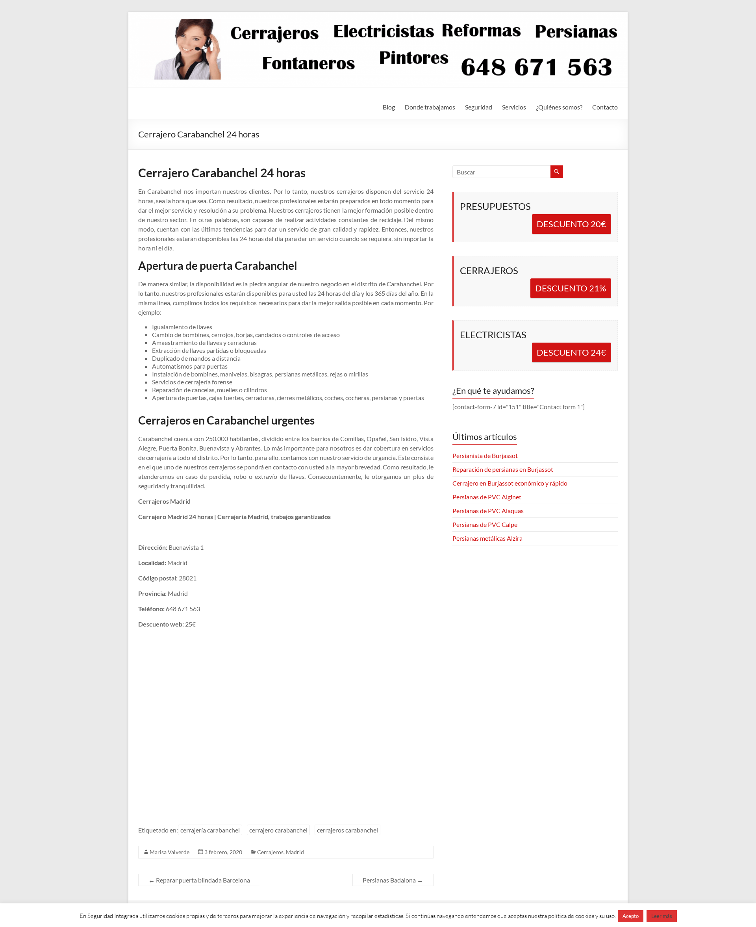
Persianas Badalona (393, 880)
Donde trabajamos (430, 107)
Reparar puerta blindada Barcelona (199, 880)
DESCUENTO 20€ (571, 224)
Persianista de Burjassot (485, 455)
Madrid (295, 852)
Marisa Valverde (169, 852)
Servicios (514, 107)
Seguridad (478, 107)
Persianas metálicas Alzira (487, 538)
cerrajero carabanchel (278, 830)
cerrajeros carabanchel (347, 830)
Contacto (605, 107)
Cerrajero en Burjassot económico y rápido (509, 483)
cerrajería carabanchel (210, 830)
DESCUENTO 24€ (571, 352)
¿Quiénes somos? (559, 107)
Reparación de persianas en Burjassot (502, 469)
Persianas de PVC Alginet (486, 497)
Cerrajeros (270, 852)
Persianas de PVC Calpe (484, 524)
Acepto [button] (631, 916)
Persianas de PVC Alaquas (488, 510)
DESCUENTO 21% (570, 288)
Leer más (661, 916)
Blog (389, 107)
